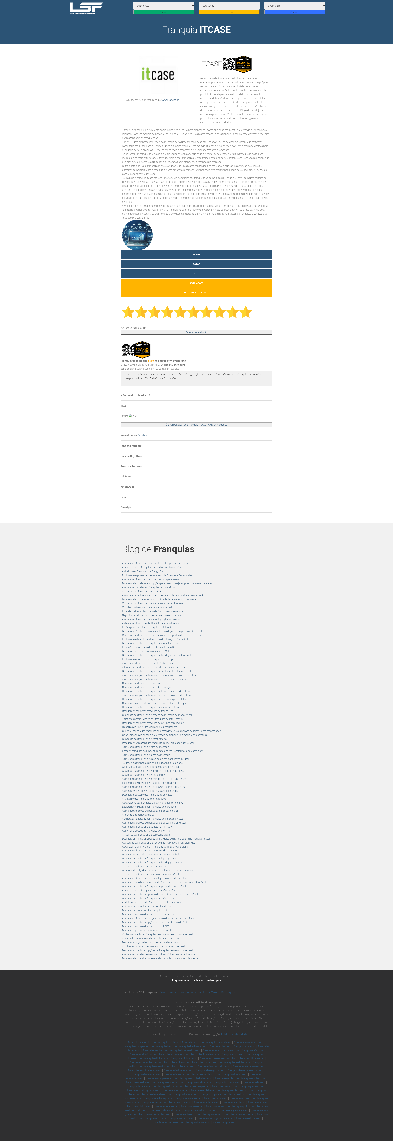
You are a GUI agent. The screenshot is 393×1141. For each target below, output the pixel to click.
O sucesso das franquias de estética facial (144, 739)
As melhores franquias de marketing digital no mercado (152, 619)
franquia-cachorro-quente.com (221, 1050)
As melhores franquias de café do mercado (145, 747)
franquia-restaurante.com (165, 1110)
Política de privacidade (234, 1034)
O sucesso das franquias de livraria (141, 683)
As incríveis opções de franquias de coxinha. (146, 830)
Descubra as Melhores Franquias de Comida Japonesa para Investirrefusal (162, 631)
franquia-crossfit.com (156, 1066)
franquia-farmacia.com (227, 1082)
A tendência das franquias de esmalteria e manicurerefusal (154, 667)
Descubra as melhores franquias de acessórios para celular (154, 699)
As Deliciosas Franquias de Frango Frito (143, 571)
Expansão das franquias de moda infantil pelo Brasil (150, 647)
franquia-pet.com (258, 1102)
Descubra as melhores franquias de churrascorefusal (150, 707)
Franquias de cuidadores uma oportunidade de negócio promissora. (159, 599)
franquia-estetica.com (198, 1082)
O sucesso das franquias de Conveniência (144, 866)
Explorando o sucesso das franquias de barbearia (149, 806)
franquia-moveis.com (242, 1098)
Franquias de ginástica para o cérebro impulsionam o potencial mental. (160, 958)
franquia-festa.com (254, 1082)
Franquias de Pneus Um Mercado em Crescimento (149, 727)
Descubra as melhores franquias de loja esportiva (149, 858)
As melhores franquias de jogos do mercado (146, 755)
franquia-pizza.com (192, 1106)
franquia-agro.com (193, 1042)
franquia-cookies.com (176, 1062)
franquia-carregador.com (174, 1054)
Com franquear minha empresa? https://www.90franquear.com (201, 992)
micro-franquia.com (224, 1122)
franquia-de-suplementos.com (245, 1070)
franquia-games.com (251, 1086)
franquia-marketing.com (158, 1098)
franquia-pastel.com (233, 1102)
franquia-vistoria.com (248, 1118)
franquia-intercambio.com (237, 1090)
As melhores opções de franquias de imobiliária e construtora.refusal (159, 675)
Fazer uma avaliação (196, 332)
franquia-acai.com (168, 1042)
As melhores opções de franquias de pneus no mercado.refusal (156, 695)
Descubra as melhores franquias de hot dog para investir (152, 862)
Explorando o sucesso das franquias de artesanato (149, 782)
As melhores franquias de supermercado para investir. (151, 579)
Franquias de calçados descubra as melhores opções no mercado (157, 870)
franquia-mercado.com (188, 1098)
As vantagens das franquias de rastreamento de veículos (152, 802)
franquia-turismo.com (181, 1118)
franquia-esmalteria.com (140, 1082)
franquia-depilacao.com (206, 1074)
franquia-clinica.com (156, 1058)
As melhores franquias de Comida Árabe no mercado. (151, 663)
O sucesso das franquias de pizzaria (141, 591)
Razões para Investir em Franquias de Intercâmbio (149, 627)
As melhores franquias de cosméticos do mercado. (149, 850)
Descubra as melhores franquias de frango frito (147, 711)
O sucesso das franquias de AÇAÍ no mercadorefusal (150, 874)
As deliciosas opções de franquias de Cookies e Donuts (152, 902)
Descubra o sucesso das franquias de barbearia (148, 914)
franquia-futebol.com (224, 1086)
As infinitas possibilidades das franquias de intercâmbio (152, 719)
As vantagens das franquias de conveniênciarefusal (149, 890)
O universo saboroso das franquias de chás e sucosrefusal (153, 946)
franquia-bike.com (220, 1046)
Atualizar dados (170, 100)
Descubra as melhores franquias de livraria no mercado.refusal (156, 691)
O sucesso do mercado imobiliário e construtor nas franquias (155, 703)
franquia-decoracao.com (146, 1074)
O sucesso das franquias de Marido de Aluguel (147, 687)
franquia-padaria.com (206, 1102)
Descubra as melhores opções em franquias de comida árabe (155, 922)
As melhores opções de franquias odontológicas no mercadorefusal (158, 954)
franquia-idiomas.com (175, 1090)
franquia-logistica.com (214, 1094)
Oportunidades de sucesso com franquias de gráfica (150, 766)
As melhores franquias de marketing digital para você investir (155, 563)
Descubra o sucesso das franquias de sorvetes (147, 794)
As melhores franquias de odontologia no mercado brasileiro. (155, 878)
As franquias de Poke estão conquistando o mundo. (150, 790)
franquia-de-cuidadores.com (144, 1070)
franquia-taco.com (155, 1118)
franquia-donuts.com (234, 1074)
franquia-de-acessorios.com (214, 1066)
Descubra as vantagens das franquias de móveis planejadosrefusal (158, 743)
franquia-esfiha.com (253, 1078)
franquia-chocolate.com (205, 1054)
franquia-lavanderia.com (156, 1094)
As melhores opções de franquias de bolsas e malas (150, 810)
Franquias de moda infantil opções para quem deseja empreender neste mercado (167, 583)
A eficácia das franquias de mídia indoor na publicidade (152, 763)
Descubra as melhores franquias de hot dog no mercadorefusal (156, 655)
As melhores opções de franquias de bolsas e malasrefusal (154, 822)
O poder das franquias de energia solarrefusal (147, 607)
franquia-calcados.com (143, 1054)
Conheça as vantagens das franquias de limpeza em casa (152, 818)
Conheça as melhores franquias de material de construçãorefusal (157, 934)
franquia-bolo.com (244, 1046)
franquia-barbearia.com (193, 1046)
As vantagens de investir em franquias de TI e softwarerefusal (155, 846)
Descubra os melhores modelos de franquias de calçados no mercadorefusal (164, 882)
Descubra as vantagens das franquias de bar (146, 910)
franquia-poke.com (243, 1106)
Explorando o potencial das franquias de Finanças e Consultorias (157, 575)
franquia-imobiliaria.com (205, 1090)
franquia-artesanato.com (248, 1042)
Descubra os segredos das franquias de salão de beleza (152, 854)
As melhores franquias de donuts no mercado (147, 826)
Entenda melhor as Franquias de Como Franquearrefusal (152, 611)
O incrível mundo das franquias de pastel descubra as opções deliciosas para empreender (171, 731)
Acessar (164, 12)
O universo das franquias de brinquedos (144, 798)
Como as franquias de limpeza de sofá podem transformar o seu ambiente (162, 751)
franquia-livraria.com (185, 1094)
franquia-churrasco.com (236, 1054)
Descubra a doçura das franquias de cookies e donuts (151, 942)
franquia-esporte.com (170, 1082)
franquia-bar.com (166, 1046)
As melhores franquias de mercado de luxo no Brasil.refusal (154, 778)
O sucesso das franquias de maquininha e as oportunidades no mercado (161, 635)
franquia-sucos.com (242, 1114)
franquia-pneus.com (218, 1106)
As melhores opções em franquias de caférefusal (148, 587)
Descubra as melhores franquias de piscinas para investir (153, 723)
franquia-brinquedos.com (185, 1050)
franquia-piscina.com (166, 1106)
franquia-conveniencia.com (145, 1062)
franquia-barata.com (198, 1122)
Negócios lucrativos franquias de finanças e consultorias (152, 615)
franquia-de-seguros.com (210, 1070)
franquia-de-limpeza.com (178, 1070)
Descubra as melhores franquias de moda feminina (150, 643)
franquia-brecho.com (155, 1050)
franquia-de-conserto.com (248, 1066)
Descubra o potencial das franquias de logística (147, 930)
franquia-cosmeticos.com (207, 1062)
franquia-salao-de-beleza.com (200, 1110)
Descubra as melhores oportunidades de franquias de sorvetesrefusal (160, 894)
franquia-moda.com (215, 1098)
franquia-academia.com (142, 1042)
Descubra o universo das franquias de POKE (146, 651)
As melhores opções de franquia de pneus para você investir (155, 679)
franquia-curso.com (183, 1066)
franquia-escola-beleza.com (196, 1078)
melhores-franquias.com (169, 1122)
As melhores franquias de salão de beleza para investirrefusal (155, 759)
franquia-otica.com (180, 1102)
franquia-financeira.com (142, 1086)
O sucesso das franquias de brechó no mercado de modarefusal (157, 715)
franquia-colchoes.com (184, 1058)
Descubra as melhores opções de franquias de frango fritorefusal (157, 950)
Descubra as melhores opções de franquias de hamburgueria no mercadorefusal (166, 838)
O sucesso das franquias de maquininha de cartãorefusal (153, 603)
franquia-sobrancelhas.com (155, 1114)
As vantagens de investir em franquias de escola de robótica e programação (163, 595)
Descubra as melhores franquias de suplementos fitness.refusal (156, 671)
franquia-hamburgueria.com (143, 1090)
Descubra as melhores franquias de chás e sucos (148, 898)
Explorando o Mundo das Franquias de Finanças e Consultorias (156, 639)
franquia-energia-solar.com (162, 1078)
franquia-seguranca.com (234, 1110)
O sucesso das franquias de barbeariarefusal (146, 834)
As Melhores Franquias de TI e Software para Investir (150, 623)
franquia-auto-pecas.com (139, 1046)
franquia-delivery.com (177, 1074)
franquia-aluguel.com (218, 1042)
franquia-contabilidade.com (248, 1058)
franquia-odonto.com (154, 1102)
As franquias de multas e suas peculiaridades (146, 906)
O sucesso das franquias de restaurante (143, 774)
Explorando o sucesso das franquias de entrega (147, 659)
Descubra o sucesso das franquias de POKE (145, 926)
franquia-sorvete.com (216, 1114)
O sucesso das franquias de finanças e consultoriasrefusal (153, 770)
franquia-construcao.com (215, 1058)
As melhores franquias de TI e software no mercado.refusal (154, 786)
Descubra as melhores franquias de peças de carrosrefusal (154, 886)
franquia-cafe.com (252, 1050)
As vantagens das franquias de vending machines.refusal (152, 567)
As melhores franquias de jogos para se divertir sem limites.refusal (158, 918)
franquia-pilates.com (139, 1106)
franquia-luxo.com (240, 1094)
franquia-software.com (187, 1114)
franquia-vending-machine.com (215, 1118)
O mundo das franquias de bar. (139, 814)
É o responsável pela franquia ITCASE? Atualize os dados (196, 424)
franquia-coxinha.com (237, 1062)
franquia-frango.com (197, 1086)
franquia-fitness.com (170, 1086)
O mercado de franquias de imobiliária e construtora (150, 938)
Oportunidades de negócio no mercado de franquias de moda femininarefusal (164, 735)
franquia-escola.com (227, 1078)
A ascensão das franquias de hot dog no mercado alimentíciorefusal (159, 842)
